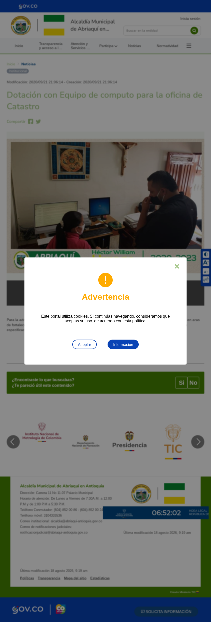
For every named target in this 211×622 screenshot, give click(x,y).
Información (123, 344)
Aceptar (84, 344)
